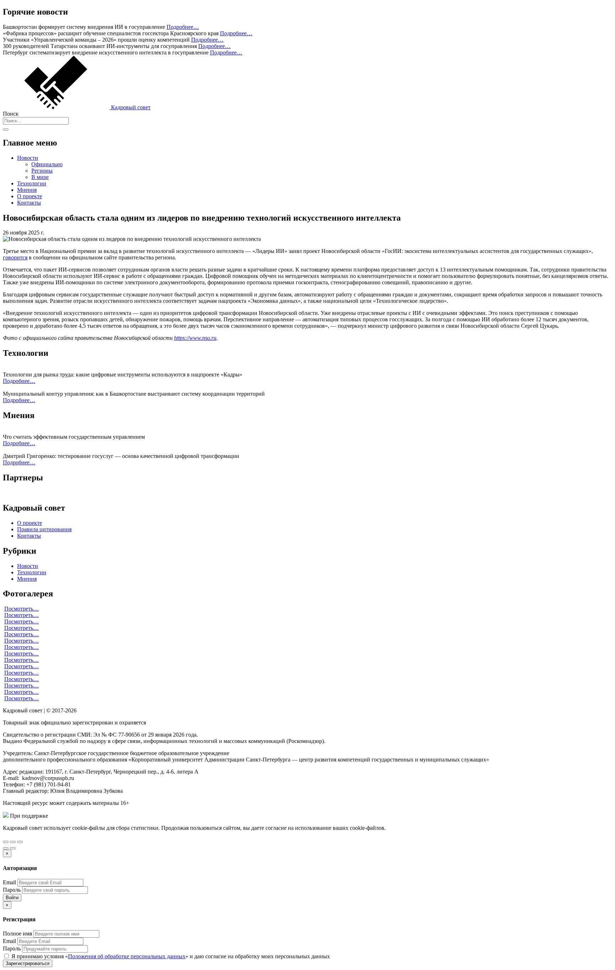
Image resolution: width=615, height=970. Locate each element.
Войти (12, 897)
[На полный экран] (13, 842)
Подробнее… (183, 27)
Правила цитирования (44, 529)
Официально (47, 164)
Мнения (27, 190)
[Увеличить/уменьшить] (20, 842)
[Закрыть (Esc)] (6, 842)
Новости (27, 158)
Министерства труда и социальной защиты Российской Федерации (131, 816)
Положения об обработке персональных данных (126, 956)
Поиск (11, 114)
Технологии (31, 183)
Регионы (42, 171)
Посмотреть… (21, 609)
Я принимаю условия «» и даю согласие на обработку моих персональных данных (170, 956)
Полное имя (17, 934)
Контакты (29, 203)
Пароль (12, 890)
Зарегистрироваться (27, 963)
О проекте (29, 196)
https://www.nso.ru (195, 338)
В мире (40, 177)
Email (9, 882)
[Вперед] (13, 848)
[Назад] (6, 848)
